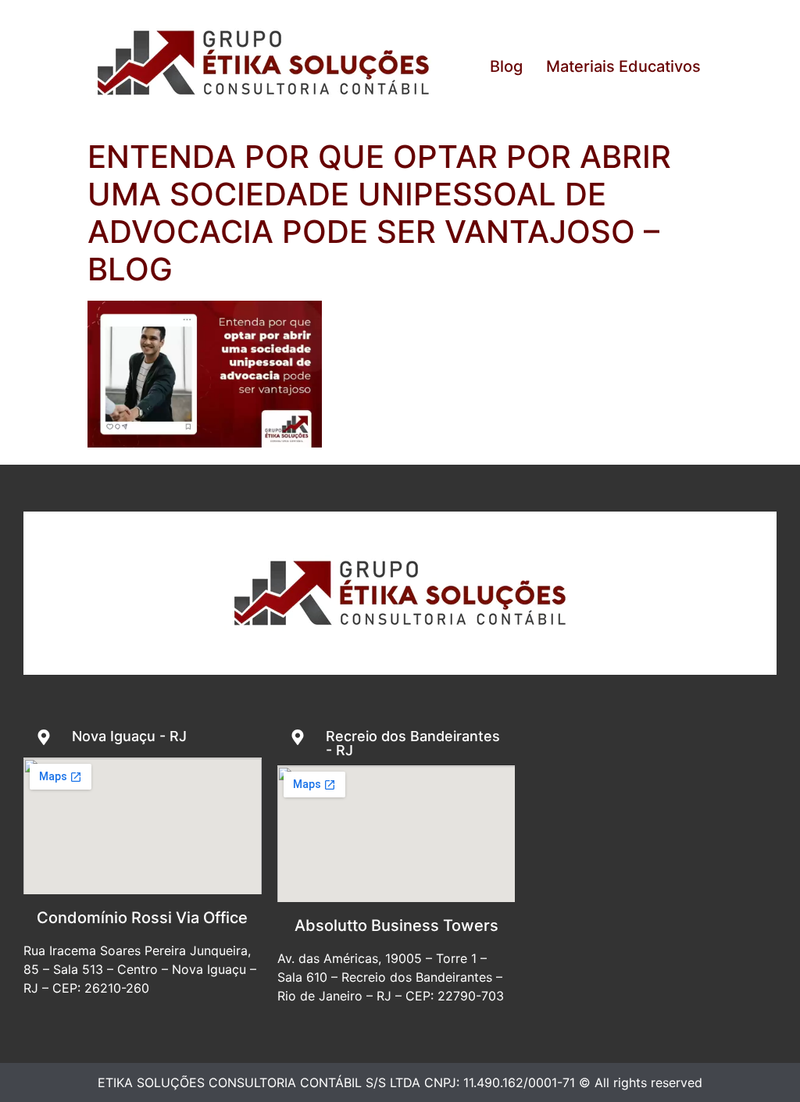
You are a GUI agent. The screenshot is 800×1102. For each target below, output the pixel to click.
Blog (506, 66)
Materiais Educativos (623, 66)
